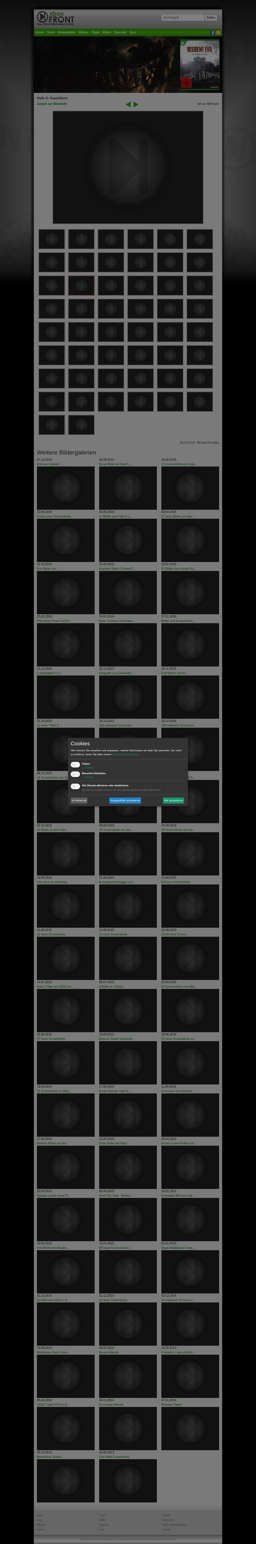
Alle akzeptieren (173, 800)
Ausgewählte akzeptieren (125, 800)
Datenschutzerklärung (125, 754)
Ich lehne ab (79, 800)
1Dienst (88, 767)
